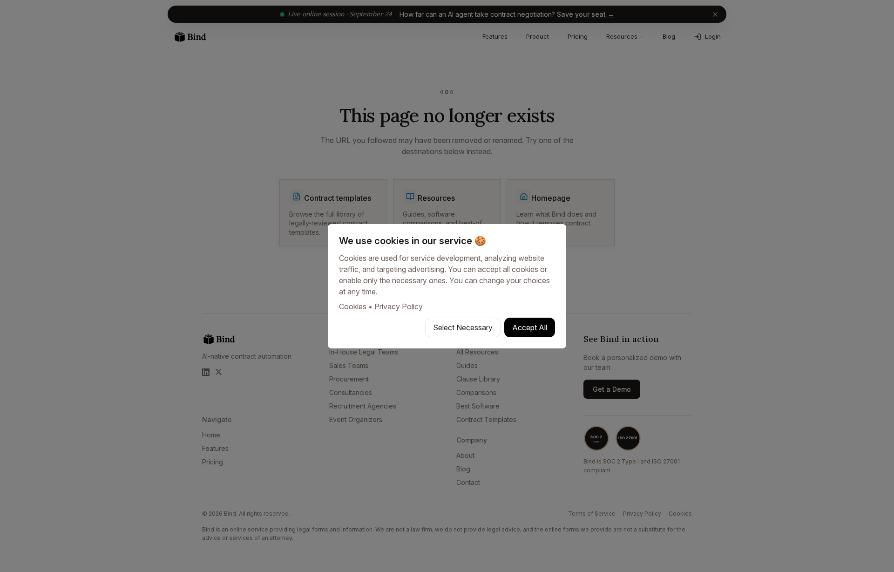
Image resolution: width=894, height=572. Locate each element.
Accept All (529, 327)
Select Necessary (463, 327)
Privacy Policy (398, 306)
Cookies (352, 306)
